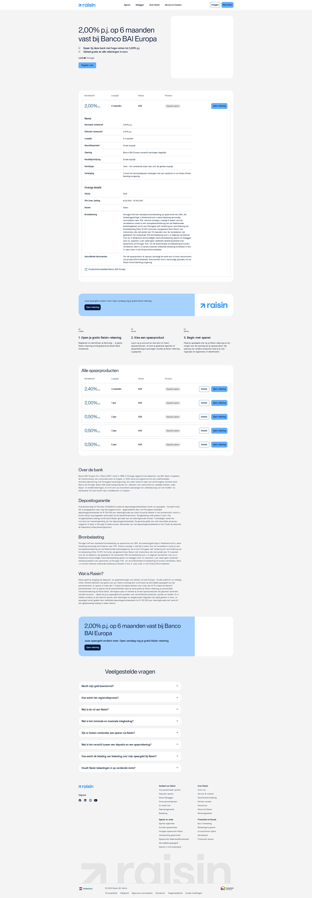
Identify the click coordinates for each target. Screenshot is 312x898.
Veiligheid (124, 893)
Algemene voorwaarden (142, 893)
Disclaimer (160, 893)
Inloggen (215, 5)
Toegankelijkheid (175, 893)
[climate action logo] (227, 888)
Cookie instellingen (193, 893)
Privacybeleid (111, 893)
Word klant (227, 5)
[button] (127, 5)
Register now (87, 65)
